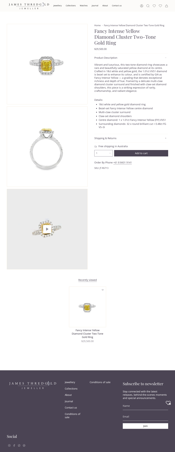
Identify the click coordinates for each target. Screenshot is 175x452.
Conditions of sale (72, 415)
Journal (69, 401)
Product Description (105, 57)
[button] (57, 6)
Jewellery (70, 382)
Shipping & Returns (105, 138)
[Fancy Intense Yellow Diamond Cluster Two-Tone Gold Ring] (87, 307)
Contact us (71, 407)
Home (97, 25)
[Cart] (166, 6)
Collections (71, 388)
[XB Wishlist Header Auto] (160, 6)
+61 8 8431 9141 (122, 162)
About (68, 394)
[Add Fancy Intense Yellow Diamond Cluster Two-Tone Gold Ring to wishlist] (103, 290)
